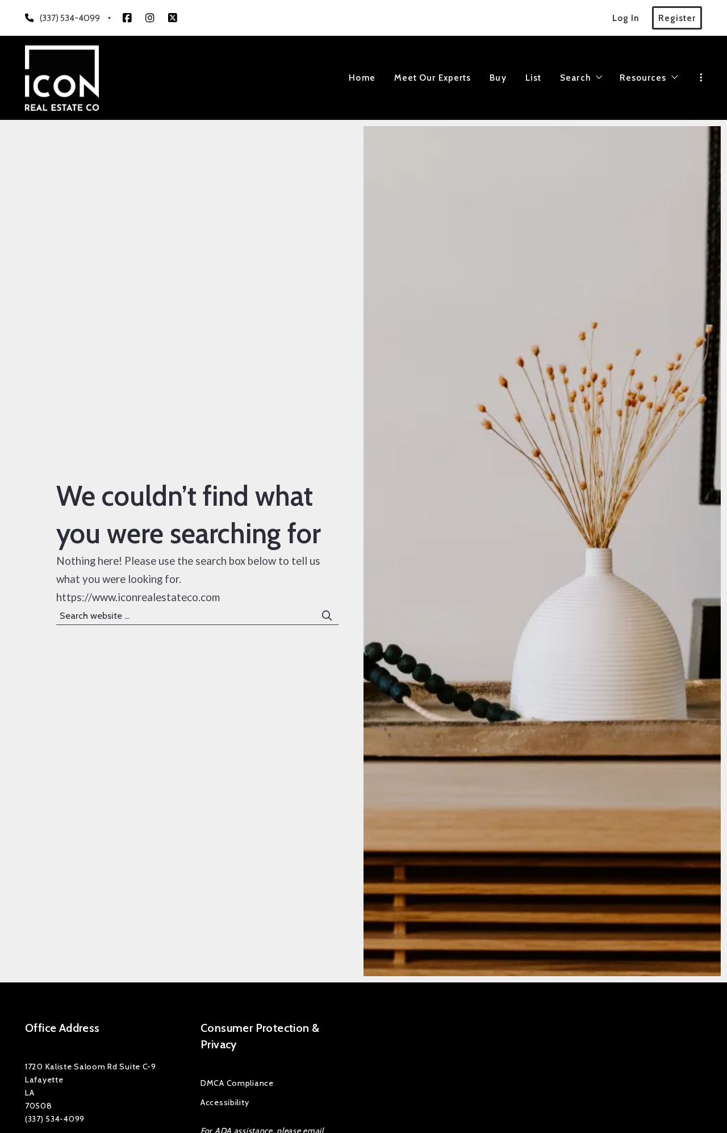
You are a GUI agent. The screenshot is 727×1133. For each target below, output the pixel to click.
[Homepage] (62, 78)
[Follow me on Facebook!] (127, 18)
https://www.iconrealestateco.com (138, 597)
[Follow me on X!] (173, 18)
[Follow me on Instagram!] (150, 18)
